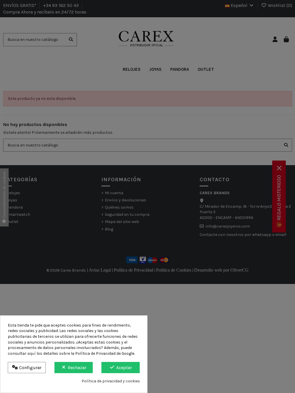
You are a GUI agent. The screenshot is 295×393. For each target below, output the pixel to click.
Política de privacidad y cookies (111, 381)
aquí (31, 353)
